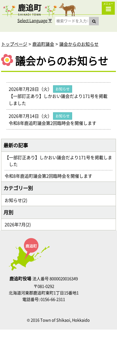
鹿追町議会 (43, 44)
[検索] (94, 21)
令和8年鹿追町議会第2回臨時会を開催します (50, 176)
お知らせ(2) (18, 200)
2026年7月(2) (20, 224)
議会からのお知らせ (78, 44)
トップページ (14, 44)
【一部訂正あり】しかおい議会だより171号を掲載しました (60, 161)
